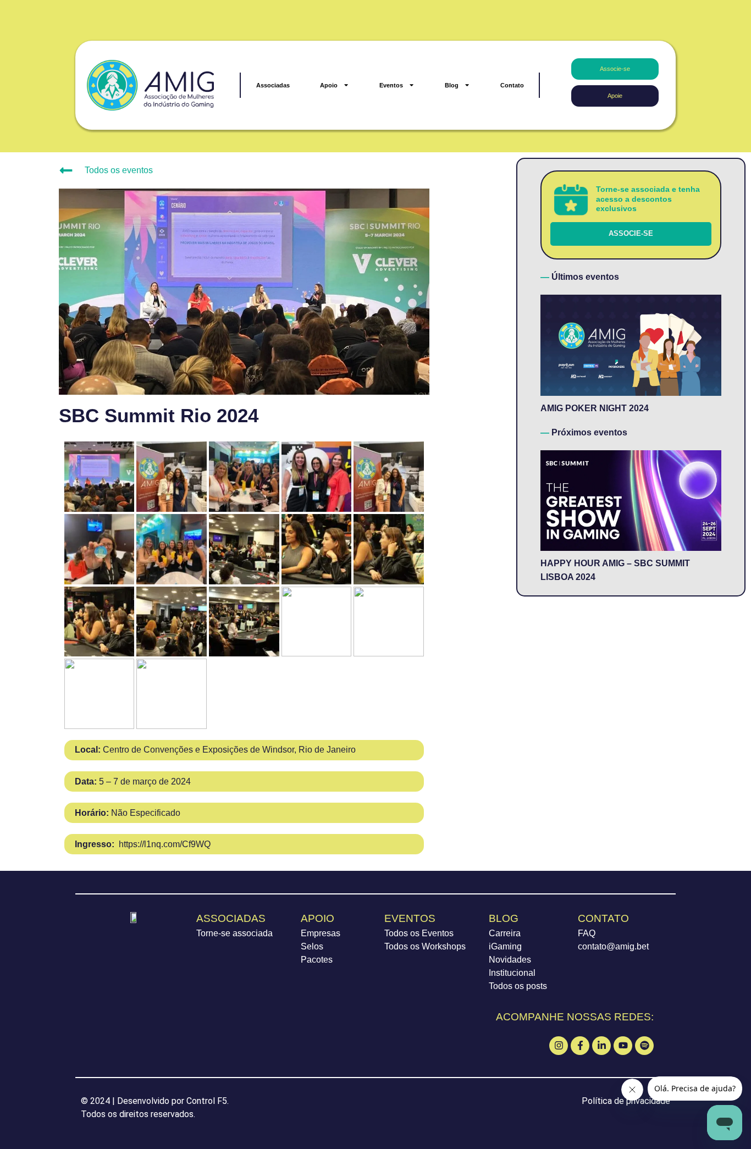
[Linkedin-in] (601, 1045)
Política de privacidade (626, 1101)
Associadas (273, 85)
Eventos (391, 85)
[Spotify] (644, 1045)
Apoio (329, 85)
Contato (512, 85)
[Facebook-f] (580, 1045)
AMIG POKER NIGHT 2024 (594, 408)
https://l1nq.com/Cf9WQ (143, 844)
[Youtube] (623, 1045)
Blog (452, 85)
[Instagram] (558, 1045)
